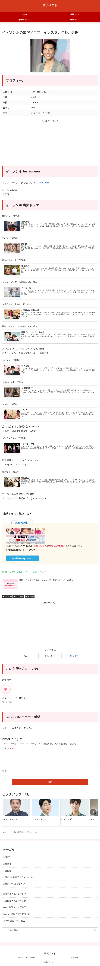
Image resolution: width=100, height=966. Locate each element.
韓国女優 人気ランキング (14, 901)
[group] (16, 812)
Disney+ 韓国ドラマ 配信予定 (16, 914)
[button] (93, 812)
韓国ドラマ (8, 857)
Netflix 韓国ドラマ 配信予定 (15, 907)
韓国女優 (7, 870)
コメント (8, 748)
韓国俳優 (30, 596)
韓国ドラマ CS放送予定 (14, 884)
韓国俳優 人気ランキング (14, 894)
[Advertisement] (50, 144)
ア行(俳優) (19, 596)
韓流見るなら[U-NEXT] (22, 558)
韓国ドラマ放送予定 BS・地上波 (18, 877)
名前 (4, 770)
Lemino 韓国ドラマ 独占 (14, 920)
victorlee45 (43, 182)
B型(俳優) (8, 596)
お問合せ (74, 957)
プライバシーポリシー (25, 957)
